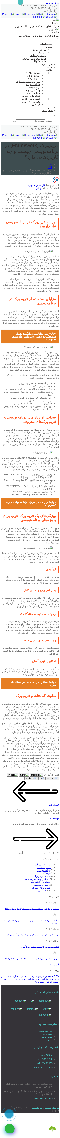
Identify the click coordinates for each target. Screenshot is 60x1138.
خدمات (49, 47)
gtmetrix (49, 976)
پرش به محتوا (52, 2)
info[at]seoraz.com (43, 1067)
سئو (3, 976)
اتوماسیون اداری (38, 55)
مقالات (49, 70)
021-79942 (47, 1055)
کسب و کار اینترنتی (30, 99)
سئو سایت (41, 52)
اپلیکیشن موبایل (32, 90)
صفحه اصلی (46, 44)
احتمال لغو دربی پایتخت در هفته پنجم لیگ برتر (39, 946)
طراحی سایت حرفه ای (23, 979)
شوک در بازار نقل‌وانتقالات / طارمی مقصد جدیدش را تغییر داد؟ (32, 908)
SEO (56, 976)
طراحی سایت (39, 49)
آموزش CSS (33, 75)
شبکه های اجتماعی (30, 96)
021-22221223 (45, 1059)
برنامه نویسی (33, 87)
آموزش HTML (32, 73)
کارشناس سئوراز (36, 185)
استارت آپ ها (33, 93)
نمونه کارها (47, 64)
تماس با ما (47, 110)
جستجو (49, 121)
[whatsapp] (10, 1128)
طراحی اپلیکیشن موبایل (34, 58)
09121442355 (45, 1063)
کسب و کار (39, 981)
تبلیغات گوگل (39, 61)
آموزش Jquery (32, 78)
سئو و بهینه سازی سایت (28, 81)
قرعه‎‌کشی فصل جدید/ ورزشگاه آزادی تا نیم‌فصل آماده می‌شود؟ (32, 935)
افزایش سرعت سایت (34, 976)
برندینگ (47, 873)
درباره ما (48, 107)
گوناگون (36, 104)
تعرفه (50, 67)
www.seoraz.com (43, 1098)
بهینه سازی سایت (14, 976)
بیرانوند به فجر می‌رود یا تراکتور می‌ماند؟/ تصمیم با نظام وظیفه (32, 958)
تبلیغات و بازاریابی (31, 101)
